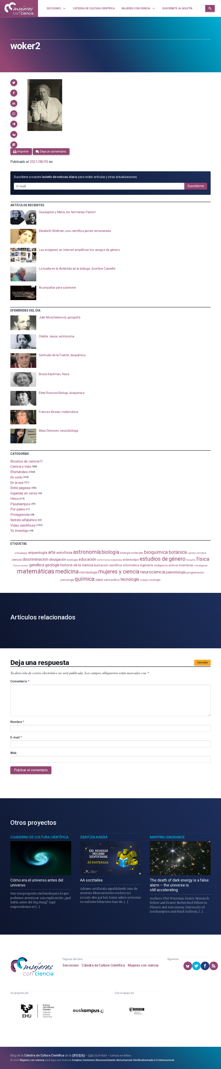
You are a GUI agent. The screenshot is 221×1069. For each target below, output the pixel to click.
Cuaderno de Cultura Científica (39, 837)
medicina (66, 571)
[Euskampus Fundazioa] (88, 1011)
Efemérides (19, 472)
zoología (154, 579)
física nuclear (20, 565)
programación (195, 572)
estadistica (116, 560)
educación (87, 559)
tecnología (129, 579)
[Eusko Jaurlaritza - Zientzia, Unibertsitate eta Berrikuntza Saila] (136, 1011)
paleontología (176, 572)
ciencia (16, 560)
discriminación (35, 559)
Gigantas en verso (23, 493)
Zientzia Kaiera (93, 837)
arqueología (37, 552)
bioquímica (156, 552)
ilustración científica (108, 565)
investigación (201, 565)
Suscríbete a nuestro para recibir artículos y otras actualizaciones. (75, 177)
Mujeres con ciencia (143, 965)
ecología (72, 559)
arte (52, 552)
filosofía (190, 560)
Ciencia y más (20, 466)
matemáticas (35, 571)
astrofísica (64, 553)
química (84, 579)
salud (99, 580)
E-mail (16, 737)
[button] (13, 82)
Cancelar (202, 662)
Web (13, 753)
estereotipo (131, 559)
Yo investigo (19, 531)
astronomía (87, 552)
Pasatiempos (20, 504)
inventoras (186, 565)
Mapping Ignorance (167, 837)
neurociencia (152, 572)
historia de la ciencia (76, 565)
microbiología (88, 572)
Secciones (71, 965)
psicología (67, 579)
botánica (178, 552)
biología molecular (131, 552)
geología (52, 565)
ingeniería (146, 565)
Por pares (17, 509)
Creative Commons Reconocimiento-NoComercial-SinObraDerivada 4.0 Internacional (123, 1060)
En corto (16, 477)
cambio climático (197, 553)
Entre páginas (20, 488)
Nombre (17, 722)
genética (36, 564)
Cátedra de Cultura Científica (103, 965)
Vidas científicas (22, 525)
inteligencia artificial (166, 565)
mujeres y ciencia (118, 571)
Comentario (19, 681)
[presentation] (110, 217)
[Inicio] (19, 8)
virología (144, 580)
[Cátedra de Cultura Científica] (38, 1011)
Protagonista (20, 515)
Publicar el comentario (31, 770)
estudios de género (162, 559)
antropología (21, 553)
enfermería (103, 560)
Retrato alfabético (23, 520)
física (202, 559)
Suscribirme (196, 186)
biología (110, 552)
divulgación (57, 559)
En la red (16, 482)
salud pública (112, 579)
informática (131, 565)
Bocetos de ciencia (24, 461)
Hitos (14, 499)
